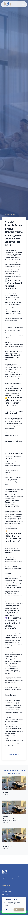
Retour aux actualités (14, 754)
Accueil (3, 888)
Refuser (8, 909)
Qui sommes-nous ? (6, 891)
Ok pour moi (19, 909)
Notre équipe (5, 894)
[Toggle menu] (22, 4)
